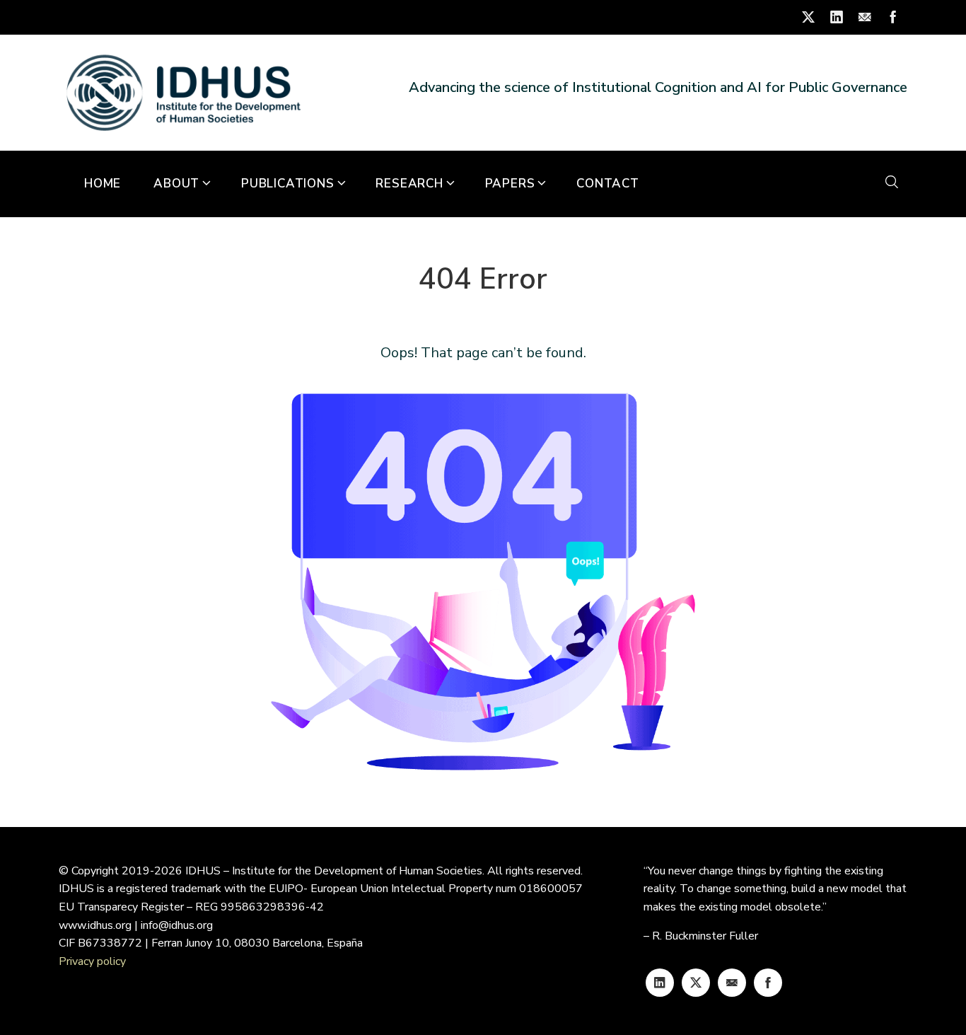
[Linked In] (660, 982)
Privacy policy (92, 961)
